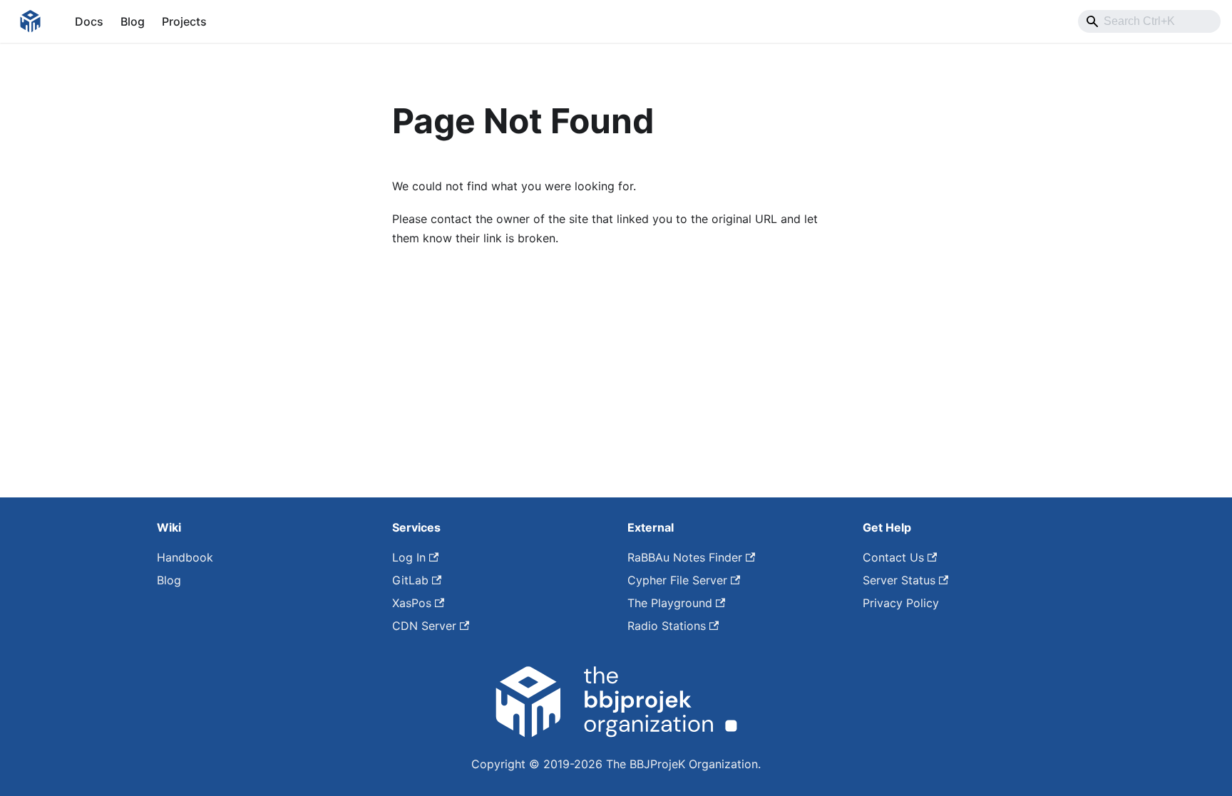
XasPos (411, 603)
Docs (89, 21)
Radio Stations (666, 626)
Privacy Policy (901, 603)
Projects (184, 21)
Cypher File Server (677, 580)
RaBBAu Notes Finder (684, 557)
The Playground (669, 603)
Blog (132, 21)
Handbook (185, 557)
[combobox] (1149, 21)
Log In (409, 557)
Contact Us (893, 557)
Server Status (899, 580)
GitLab (410, 580)
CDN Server (424, 626)
